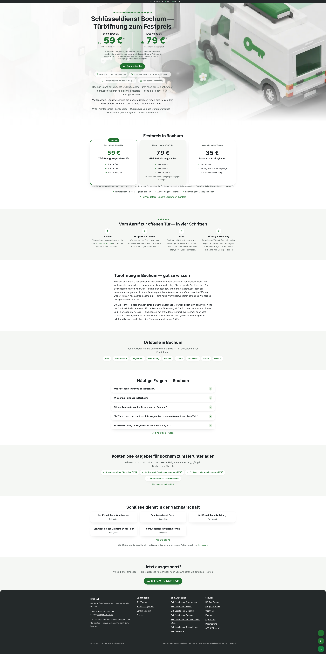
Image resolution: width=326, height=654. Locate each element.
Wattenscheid (120, 358)
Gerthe (206, 358)
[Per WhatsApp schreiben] (321, 649)
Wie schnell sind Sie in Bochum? (131, 398)
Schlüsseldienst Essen (181, 606)
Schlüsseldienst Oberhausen (184, 602)
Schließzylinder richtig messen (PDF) (206, 472)
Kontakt (182, 197)
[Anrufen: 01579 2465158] (321, 641)
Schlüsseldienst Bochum (182, 615)
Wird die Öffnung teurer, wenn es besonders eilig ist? (142, 425)
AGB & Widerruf (212, 628)
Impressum (203, 545)
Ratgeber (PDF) (212, 606)
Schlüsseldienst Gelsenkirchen (185, 627)
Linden (179, 358)
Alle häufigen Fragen (163, 433)
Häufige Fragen (212, 602)
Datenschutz (211, 624)
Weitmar (168, 358)
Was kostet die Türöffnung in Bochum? (134, 388)
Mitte (107, 358)
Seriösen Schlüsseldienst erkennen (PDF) (163, 472)
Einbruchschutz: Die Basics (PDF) (164, 478)
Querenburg (153, 358)
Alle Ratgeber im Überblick (163, 484)
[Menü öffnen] (321, 633)
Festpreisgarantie (155, 1)
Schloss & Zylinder (145, 606)
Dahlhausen (193, 358)
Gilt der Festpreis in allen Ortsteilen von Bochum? (140, 407)
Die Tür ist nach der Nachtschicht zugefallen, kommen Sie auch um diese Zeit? (156, 416)
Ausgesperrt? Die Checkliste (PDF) (121, 472)
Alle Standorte (163, 540)
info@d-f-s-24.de (105, 614)
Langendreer (137, 358)
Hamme (217, 358)
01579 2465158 (104, 243)
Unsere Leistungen (167, 197)
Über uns (209, 611)
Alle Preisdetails (148, 197)
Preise (140, 615)
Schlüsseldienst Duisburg (182, 611)
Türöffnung (142, 602)
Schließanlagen (144, 611)
